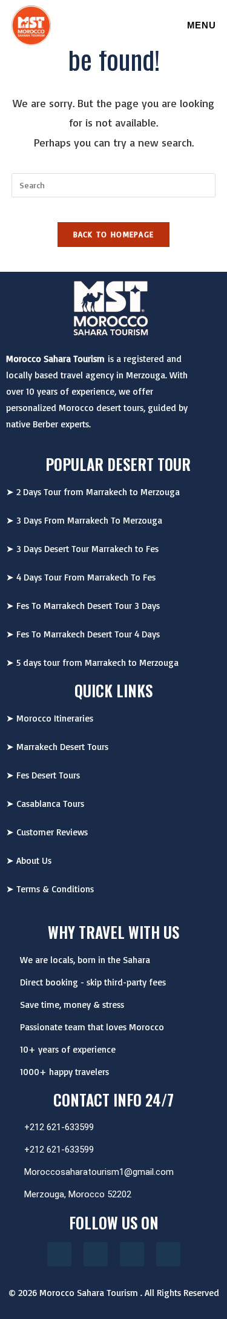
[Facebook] (96, 1254)
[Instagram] (59, 1254)
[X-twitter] (168, 1254)
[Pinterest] (132, 1254)
